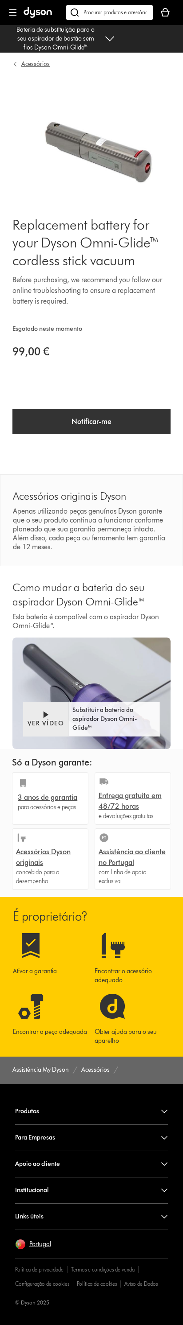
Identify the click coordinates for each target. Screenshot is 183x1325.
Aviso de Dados (141, 1283)
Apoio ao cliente (37, 1164)
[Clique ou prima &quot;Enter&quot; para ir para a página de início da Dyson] (38, 16)
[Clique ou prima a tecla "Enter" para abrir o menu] (13, 12)
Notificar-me (91, 421)
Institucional (32, 1190)
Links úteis (29, 1216)
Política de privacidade (39, 1269)
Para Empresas (35, 1137)
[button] (91, 719)
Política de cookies (97, 1283)
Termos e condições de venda (103, 1269)
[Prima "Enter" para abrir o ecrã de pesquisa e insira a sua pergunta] (109, 12)
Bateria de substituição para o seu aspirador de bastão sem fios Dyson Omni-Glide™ (55, 38)
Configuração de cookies (42, 1283)
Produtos (27, 1111)
